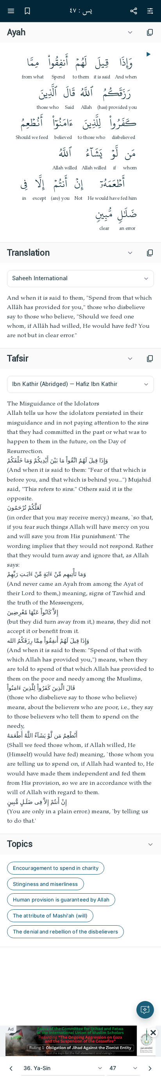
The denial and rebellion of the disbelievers (65, 931)
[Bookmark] (27, 11)
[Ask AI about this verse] (145, 1010)
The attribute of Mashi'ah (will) (50, 915)
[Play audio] (147, 54)
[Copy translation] (150, 253)
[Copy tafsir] (150, 358)
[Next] (150, 1068)
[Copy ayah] (150, 32)
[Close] (153, 1032)
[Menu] (11, 11)
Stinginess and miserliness (45, 884)
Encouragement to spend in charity (55, 868)
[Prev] (11, 1068)
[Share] (133, 11)
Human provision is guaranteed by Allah (61, 899)
